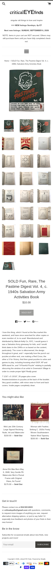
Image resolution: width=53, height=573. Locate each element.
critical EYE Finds (26, 559)
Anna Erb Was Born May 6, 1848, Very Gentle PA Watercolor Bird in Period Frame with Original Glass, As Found (13, 475)
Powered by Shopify (39, 559)
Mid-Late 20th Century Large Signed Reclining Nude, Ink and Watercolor (13, 429)
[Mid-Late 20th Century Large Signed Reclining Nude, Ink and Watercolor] (13, 413)
